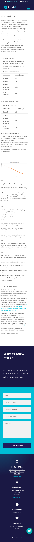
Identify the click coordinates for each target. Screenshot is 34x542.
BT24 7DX (17, 474)
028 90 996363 (17, 477)
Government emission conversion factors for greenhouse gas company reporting (13, 308)
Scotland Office (17, 488)
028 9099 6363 (12, 2)
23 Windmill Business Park (17, 470)
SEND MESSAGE (17, 445)
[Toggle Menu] (28, 8)
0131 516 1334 (17, 497)
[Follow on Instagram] (17, 537)
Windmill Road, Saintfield (17, 472)
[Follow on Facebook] (12, 537)
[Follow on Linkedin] (21, 537)
